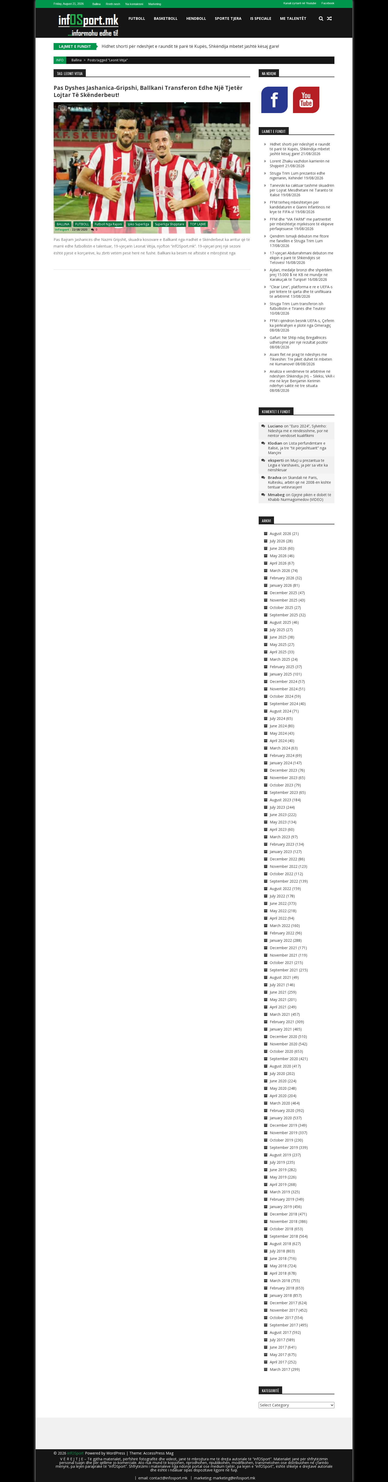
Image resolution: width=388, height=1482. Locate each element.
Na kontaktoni (134, 4)
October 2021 (281, 962)
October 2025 (281, 607)
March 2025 (280, 659)
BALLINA (63, 224)
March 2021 (280, 1014)
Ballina (96, 4)
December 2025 (283, 592)
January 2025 (281, 674)
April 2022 (278, 918)
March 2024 (280, 748)
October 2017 (281, 1317)
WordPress (116, 1453)
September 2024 (284, 703)
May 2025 (278, 644)
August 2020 (280, 1066)
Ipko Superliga (138, 224)
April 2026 (278, 563)
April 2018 (278, 1273)
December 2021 (283, 947)
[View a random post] (329, 18)
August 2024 (280, 711)
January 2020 (281, 1117)
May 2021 (278, 999)
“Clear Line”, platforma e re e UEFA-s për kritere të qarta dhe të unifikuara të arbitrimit (301, 291)
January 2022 (281, 940)
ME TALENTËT (293, 18)
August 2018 (280, 1243)
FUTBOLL (137, 18)
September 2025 (284, 614)
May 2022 (278, 910)
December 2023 (283, 770)
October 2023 (281, 784)
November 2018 (283, 1221)
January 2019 (281, 1206)
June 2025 (278, 637)
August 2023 (280, 799)
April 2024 (278, 740)
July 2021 (277, 984)
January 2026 (281, 585)
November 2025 (283, 600)
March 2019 (280, 1191)
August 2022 (280, 888)
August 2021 (280, 977)
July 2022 (277, 895)
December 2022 (283, 858)
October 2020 (281, 1051)
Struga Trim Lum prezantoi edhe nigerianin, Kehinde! (297, 175)
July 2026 (277, 540)
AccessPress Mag (158, 1453)
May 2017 (278, 1354)
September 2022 (284, 881)
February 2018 (282, 1287)
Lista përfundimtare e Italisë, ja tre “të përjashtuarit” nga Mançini (297, 448)
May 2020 (278, 1088)
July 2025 (277, 629)
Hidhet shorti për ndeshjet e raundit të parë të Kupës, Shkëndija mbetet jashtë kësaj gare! (190, 46)
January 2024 (281, 762)
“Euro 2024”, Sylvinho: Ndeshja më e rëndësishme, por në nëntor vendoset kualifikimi (298, 430)
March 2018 (280, 1280)
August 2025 (280, 622)
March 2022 (280, 925)
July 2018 (277, 1250)
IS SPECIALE (260, 18)
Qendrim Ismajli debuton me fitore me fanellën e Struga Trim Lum (299, 238)
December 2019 (283, 1125)
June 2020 (278, 1080)
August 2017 (280, 1332)
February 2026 (282, 577)
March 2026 (280, 570)
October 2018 (281, 1228)
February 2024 (282, 755)
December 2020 (283, 1036)
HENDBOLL (196, 18)
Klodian (275, 443)
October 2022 (281, 873)
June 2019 (278, 1169)
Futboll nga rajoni (108, 224)
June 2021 (278, 992)
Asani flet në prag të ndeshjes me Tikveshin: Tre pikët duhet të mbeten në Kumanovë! (301, 359)
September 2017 (284, 1324)
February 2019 (282, 1199)
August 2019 (280, 1154)
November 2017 (283, 1310)
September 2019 (284, 1147)
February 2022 (282, 932)
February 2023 (282, 844)
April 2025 (278, 651)
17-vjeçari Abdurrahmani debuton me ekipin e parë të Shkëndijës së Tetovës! (301, 257)
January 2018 (281, 1295)
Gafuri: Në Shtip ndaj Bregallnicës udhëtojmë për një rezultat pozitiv (299, 340)
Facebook (327, 3)
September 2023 (284, 792)
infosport (62, 229)
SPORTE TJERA (228, 18)
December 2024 (283, 681)
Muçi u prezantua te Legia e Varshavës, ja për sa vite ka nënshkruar (298, 465)
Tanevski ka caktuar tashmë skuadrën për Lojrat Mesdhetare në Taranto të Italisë (302, 190)
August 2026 (280, 533)
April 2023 (278, 829)
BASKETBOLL (166, 18)
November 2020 (283, 1043)
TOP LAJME (198, 224)
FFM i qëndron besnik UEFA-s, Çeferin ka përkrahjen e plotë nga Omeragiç (302, 323)
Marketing (154, 4)
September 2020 (284, 1058)
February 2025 (282, 666)
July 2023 (277, 807)
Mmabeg (276, 494)
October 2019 (281, 1140)
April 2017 (278, 1361)
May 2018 (278, 1265)
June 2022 (278, 903)
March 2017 (280, 1369)
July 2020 (277, 1073)
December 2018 (283, 1214)
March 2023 (280, 836)
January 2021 (281, 1029)
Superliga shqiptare (169, 224)
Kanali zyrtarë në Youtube (299, 3)
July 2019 (277, 1162)
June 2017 (278, 1347)
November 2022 (283, 866)
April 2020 (278, 1095)
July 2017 (277, 1339)
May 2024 (278, 733)
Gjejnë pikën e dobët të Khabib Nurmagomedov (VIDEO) (299, 497)
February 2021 (282, 1021)
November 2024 (283, 688)
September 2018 (284, 1236)
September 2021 (284, 969)
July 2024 (277, 718)
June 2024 (278, 725)
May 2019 (278, 1177)
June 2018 (278, 1258)
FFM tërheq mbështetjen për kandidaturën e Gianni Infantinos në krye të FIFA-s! (300, 207)
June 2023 (278, 814)
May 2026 (278, 555)
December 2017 (283, 1302)
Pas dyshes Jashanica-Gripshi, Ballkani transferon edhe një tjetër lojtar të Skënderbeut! (148, 91)
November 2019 (283, 1132)
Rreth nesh (113, 4)
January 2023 (281, 851)
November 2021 (283, 955)
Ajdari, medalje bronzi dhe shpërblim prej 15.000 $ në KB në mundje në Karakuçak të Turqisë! (301, 274)
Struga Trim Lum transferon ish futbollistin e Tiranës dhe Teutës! (297, 306)
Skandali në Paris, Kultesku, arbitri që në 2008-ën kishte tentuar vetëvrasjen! (299, 482)
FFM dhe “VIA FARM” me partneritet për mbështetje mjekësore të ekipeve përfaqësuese (302, 224)
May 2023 (278, 821)
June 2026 (278, 548)
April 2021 (278, 1006)
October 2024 (281, 696)
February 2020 (282, 1110)
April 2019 (278, 1184)
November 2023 (283, 777)
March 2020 (280, 1103)
